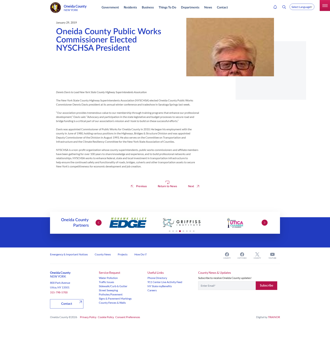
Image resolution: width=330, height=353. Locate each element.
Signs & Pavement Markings (115, 298)
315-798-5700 (59, 292)
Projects (123, 254)
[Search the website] (284, 7)
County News (103, 254)
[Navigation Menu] (325, 5)
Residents (130, 7)
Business (148, 7)
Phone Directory (157, 277)
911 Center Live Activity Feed (164, 282)
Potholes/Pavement (111, 294)
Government (110, 7)
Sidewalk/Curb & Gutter (113, 286)
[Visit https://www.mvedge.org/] (128, 223)
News (208, 7)
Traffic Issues (106, 282)
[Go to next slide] (265, 223)
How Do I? (140, 254)
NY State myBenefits (159, 286)
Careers (152, 290)
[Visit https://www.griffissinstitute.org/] (182, 223)
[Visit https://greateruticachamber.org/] (235, 223)
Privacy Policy (88, 317)
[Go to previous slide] (99, 223)
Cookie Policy (106, 317)
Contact (222, 7)
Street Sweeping (108, 290)
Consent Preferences (127, 317)
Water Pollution (108, 277)
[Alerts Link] (275, 7)
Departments (190, 7)
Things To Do (167, 7)
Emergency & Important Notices (69, 254)
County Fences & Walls (112, 302)
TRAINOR (274, 317)
